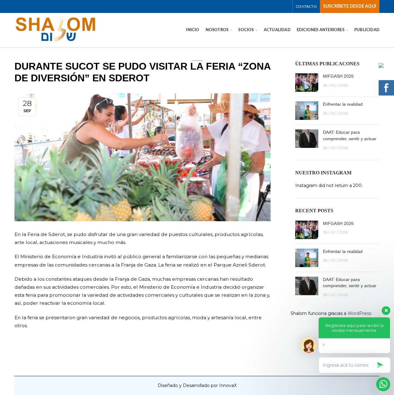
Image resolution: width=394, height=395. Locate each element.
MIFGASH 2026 (338, 76)
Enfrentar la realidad (343, 104)
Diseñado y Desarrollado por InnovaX (197, 385)
